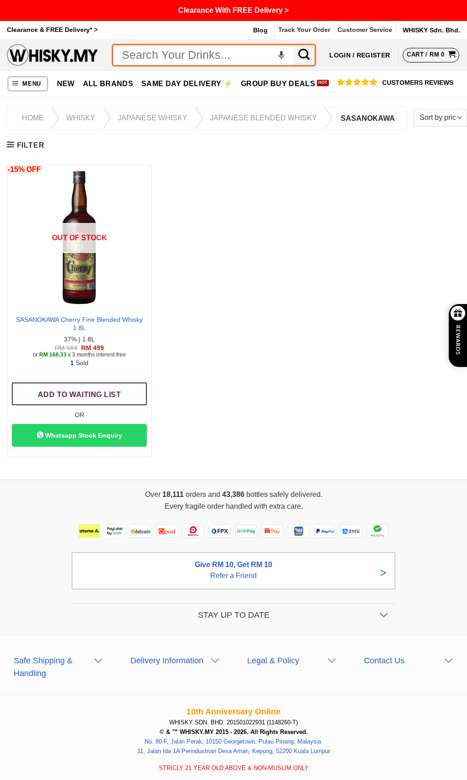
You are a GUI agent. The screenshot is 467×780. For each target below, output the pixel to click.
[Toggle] (384, 616)
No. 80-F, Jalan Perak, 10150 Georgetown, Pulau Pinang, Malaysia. (234, 741)
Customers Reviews (417, 82)
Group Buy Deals (278, 84)
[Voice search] (281, 55)
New (66, 84)
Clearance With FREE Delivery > (233, 10)
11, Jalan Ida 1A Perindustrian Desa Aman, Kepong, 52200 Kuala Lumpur (233, 751)
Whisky (80, 118)
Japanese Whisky (152, 118)
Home (33, 118)
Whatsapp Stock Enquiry (82, 435)
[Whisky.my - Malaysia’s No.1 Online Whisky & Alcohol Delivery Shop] (52, 55)
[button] (28, 84)
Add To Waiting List (79, 394)
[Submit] (304, 55)
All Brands (108, 84)
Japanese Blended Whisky (263, 118)
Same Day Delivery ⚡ (187, 84)
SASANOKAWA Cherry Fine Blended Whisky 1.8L (79, 324)
